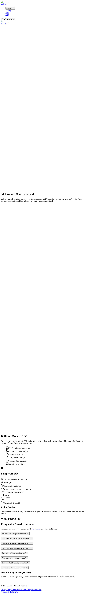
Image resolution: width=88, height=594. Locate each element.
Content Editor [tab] (57, 109)
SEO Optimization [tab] (72, 109)
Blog (7, 13)
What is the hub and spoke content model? (16, 538)
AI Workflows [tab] (9, 109)
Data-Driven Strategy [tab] (25, 109)
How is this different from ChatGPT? (14, 568)
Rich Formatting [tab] (10, 113)
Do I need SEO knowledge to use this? (15, 563)
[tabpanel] (44, 116)
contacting (36, 529)
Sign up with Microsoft (29, 582)
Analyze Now (11, 75)
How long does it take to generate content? (16, 543)
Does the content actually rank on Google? (16, 548)
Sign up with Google (10, 582)
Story (7, 15)
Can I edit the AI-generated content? (14, 553)
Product (9, 8)
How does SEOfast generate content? (14, 534)
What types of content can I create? (14, 558)
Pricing (8, 11)
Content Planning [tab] (42, 109)
